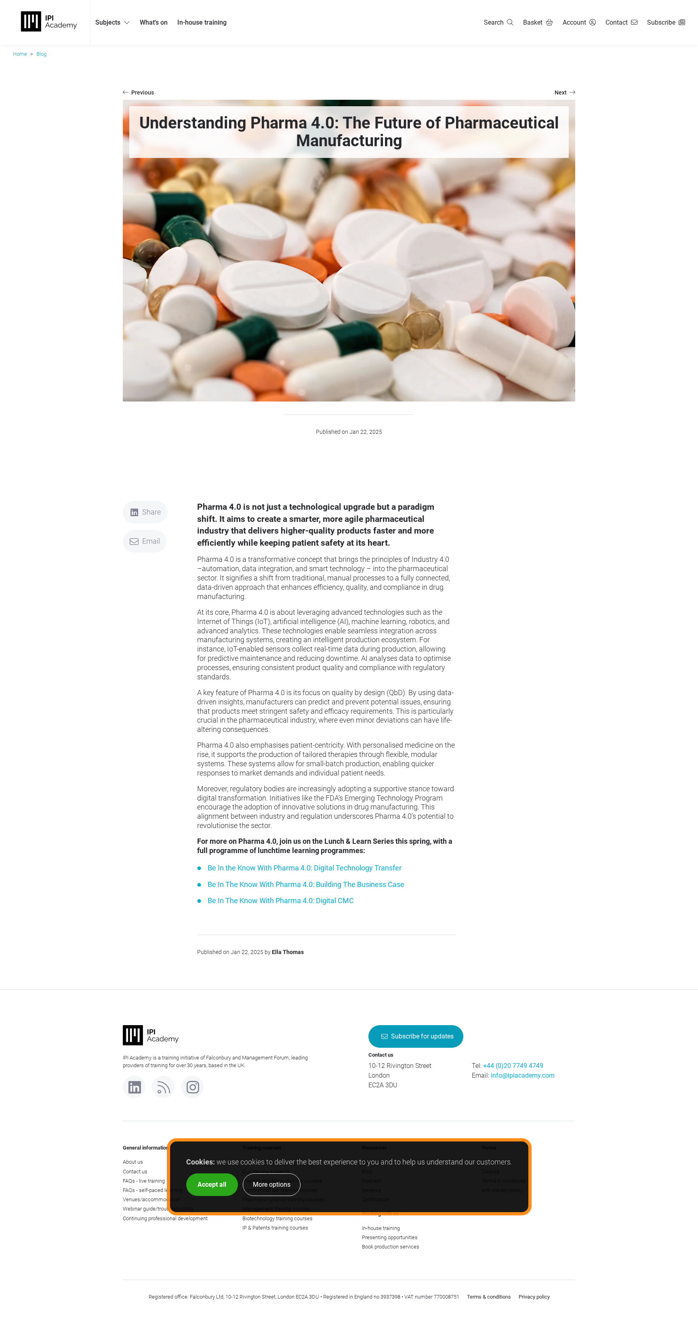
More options (271, 1184)
